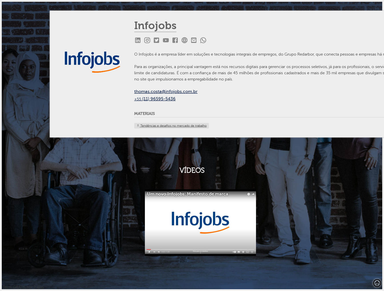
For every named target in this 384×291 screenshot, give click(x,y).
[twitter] (156, 40)
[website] (184, 40)
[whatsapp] (203, 40)
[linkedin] (137, 40)
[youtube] (165, 40)
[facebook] (175, 40)
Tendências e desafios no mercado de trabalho (173, 125)
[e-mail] (193, 40)
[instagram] (147, 40)
